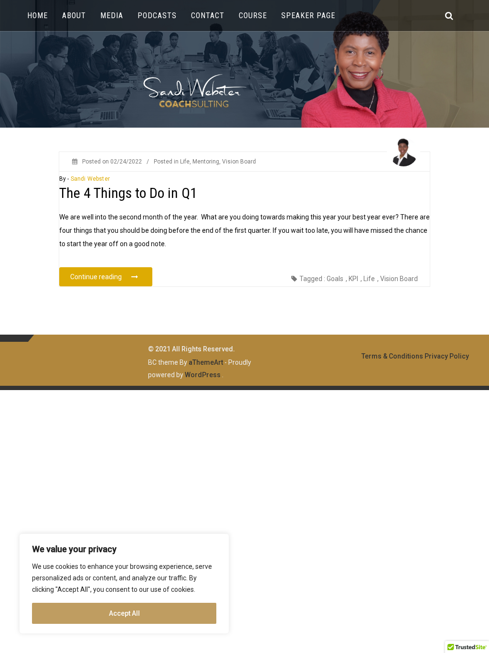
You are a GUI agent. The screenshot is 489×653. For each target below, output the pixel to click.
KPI (353, 279)
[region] (124, 583)
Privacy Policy (447, 356)
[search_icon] (449, 15)
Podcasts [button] (157, 15)
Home (37, 15)
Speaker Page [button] (308, 15)
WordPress (203, 375)
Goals (335, 279)
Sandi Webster (90, 178)
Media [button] (111, 15)
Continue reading (111, 276)
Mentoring (205, 161)
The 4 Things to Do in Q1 (128, 193)
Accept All (124, 613)
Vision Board (239, 161)
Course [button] (253, 15)
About (74, 15)
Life (185, 161)
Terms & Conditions (392, 356)
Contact (207, 15)
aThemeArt (206, 362)
